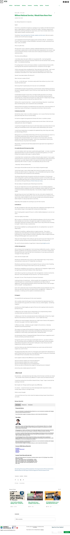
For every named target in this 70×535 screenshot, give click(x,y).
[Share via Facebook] (15, 479)
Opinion (41, 5)
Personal (47, 5)
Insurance (30, 5)
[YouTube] (68, 2)
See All (59, 489)
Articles (10, 5)
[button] (1, 1)
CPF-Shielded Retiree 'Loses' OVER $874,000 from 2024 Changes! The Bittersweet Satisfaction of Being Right (52, 503)
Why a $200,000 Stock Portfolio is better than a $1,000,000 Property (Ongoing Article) (33, 503)
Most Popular (17, 5)
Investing (36, 5)
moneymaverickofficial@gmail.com (8, 530)
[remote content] (35, 434)
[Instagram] (66, 2)
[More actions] (54, 12)
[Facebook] (64, 2)
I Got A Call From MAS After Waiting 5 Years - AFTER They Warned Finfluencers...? (17, 503)
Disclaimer (42, 529)
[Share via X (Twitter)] (17, 479)
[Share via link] (23, 479)
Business (24, 5)
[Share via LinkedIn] (20, 479)
